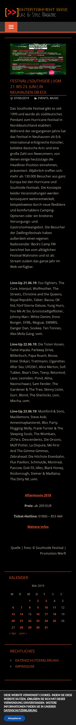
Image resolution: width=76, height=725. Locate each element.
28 (21, 627)
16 (38, 614)
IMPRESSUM (24, 666)
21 (21, 621)
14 (21, 614)
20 (13, 621)
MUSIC (54, 98)
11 (54, 607)
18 (54, 614)
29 (29, 627)
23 (38, 621)
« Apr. (13, 633)
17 (46, 614)
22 (29, 621)
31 (46, 627)
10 (46, 607)
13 (13, 614)
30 (38, 627)
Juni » (23, 633)
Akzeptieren (14, 718)
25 (54, 621)
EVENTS (43, 98)
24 (46, 621)
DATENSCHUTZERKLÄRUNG (37, 660)
